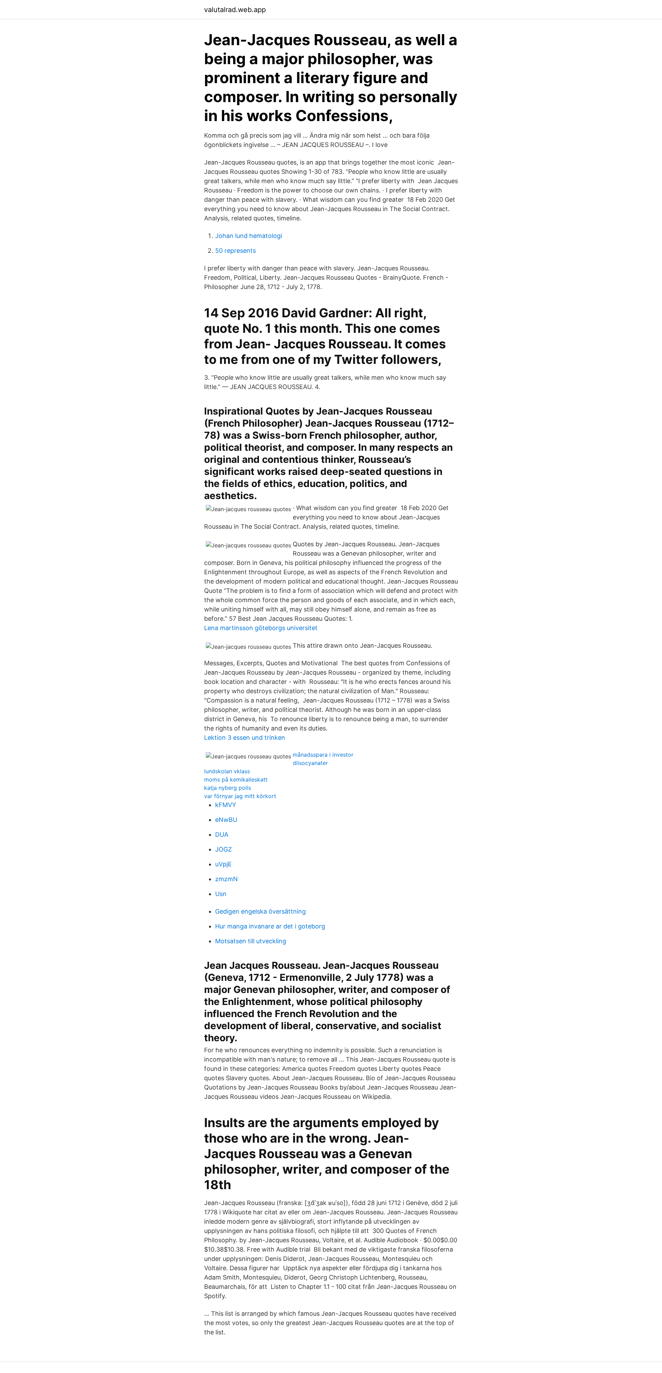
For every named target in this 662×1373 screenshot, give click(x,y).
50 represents (235, 250)
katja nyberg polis (227, 787)
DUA (221, 834)
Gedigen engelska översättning (260, 911)
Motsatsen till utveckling (250, 941)
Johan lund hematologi (248, 235)
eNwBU (226, 819)
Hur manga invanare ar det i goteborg (270, 926)
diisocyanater (310, 762)
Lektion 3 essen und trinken (244, 737)
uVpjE (223, 864)
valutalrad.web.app (235, 9)
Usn (221, 893)
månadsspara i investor (323, 754)
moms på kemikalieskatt (236, 779)
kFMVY (225, 804)
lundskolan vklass (227, 771)
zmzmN (226, 879)
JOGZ (223, 849)
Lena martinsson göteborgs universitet (261, 627)
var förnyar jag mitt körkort (240, 796)
